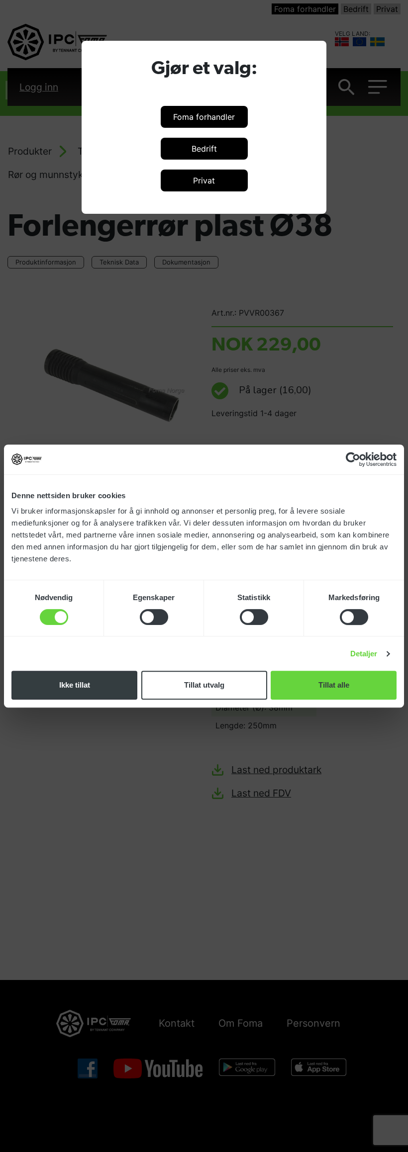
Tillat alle (333, 685)
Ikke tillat (74, 685)
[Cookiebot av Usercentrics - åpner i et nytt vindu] (353, 459)
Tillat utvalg (204, 685)
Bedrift (204, 149)
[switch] (154, 617)
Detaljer (364, 653)
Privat (204, 180)
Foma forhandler (204, 117)
